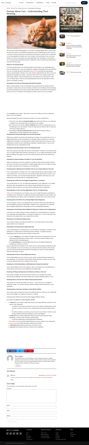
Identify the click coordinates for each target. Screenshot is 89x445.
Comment (9, 388)
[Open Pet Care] (23, 2)
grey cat (12, 323)
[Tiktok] (20, 433)
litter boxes (11, 193)
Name (8, 405)
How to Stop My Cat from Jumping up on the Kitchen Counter (74, 47)
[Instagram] (14, 433)
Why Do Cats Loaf (76, 72)
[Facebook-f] (7, 433)
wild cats (19, 183)
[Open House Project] (43, 2)
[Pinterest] (10, 433)
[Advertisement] (31, 103)
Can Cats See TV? (75, 36)
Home (8, 8)
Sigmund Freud (34, 71)
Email (8, 410)
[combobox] (72, 3)
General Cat (14, 8)
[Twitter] (17, 433)
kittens (52, 137)
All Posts (18, 365)
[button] (11, 350)
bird (33, 222)
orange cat (14, 321)
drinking (24, 267)
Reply (12, 379)
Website (8, 415)
